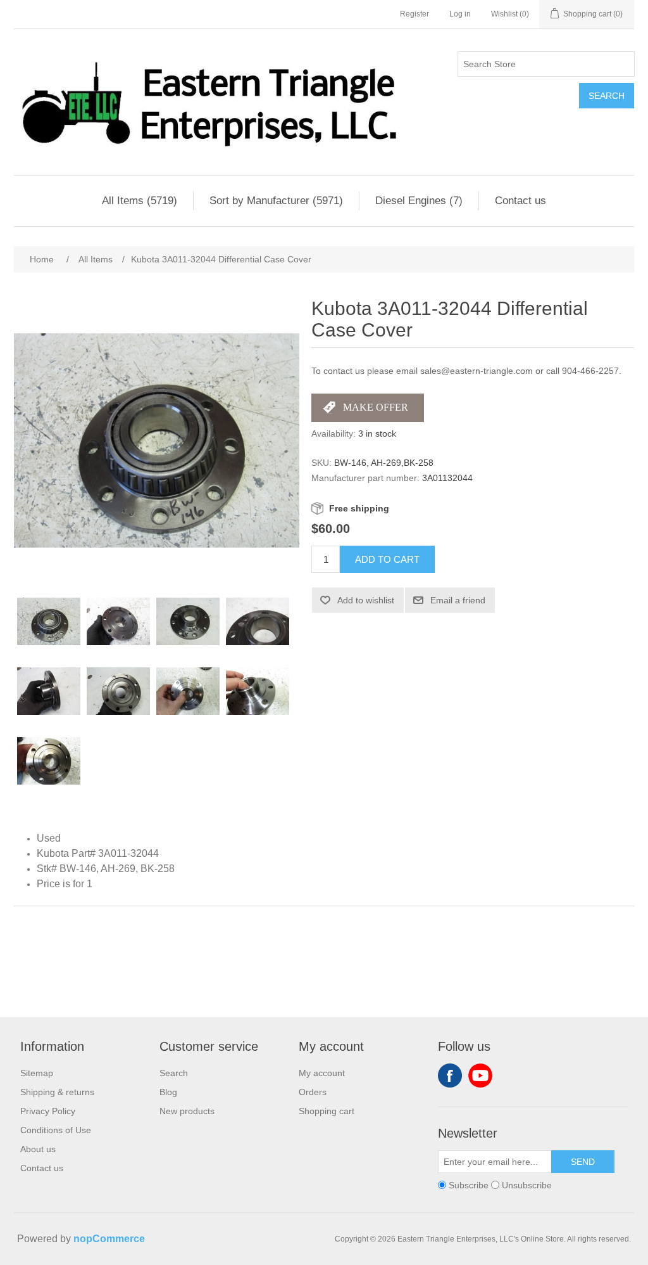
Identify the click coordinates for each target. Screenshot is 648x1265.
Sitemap (36, 1073)
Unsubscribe (527, 1185)
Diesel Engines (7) (419, 201)
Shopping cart (326, 1111)
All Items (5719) (139, 201)
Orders (313, 1092)
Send (583, 1162)
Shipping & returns (57, 1092)
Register (414, 14)
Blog (168, 1092)
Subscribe (469, 1185)
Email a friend (457, 600)
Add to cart (387, 559)
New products (187, 1111)
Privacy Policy (47, 1111)
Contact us (520, 201)
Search (607, 96)
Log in (460, 14)
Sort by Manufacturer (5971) (276, 201)
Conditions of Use (55, 1130)
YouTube (480, 1075)
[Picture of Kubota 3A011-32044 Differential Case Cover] (48, 621)
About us (38, 1149)
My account (322, 1073)
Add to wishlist (365, 600)
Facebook (450, 1075)
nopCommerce (109, 1238)
